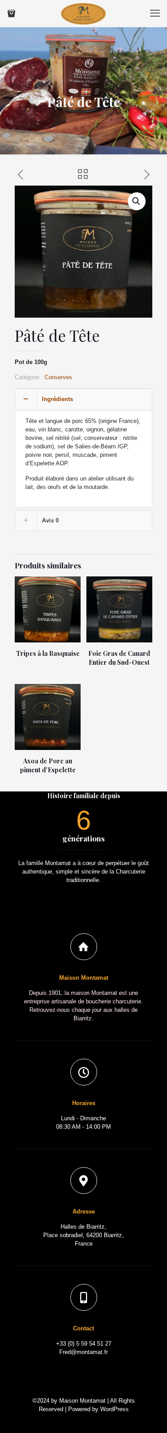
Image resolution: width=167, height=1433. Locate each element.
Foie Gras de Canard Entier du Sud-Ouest (119, 658)
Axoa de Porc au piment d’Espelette (48, 765)
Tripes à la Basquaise (48, 653)
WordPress (114, 1409)
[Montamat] (83, 13)
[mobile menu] (155, 13)
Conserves (58, 377)
